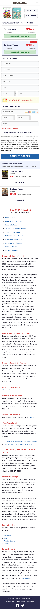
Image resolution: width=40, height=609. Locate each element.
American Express (9, 541)
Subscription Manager (13, 232)
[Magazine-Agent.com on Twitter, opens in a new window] (22, 605)
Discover (6, 543)
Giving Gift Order (11, 225)
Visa (5, 538)
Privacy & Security (11, 250)
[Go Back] (3, 3)
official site (31, 417)
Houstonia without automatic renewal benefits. (18, 444)
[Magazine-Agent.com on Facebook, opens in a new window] (17, 605)
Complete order (20, 156)
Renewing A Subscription (14, 239)
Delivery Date (9, 217)
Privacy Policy (20, 601)
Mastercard (7, 536)
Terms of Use (10, 601)
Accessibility (30, 601)
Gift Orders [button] (31, 16)
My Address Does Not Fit (14, 236)
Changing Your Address (13, 243)
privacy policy (26, 578)
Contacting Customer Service (15, 228)
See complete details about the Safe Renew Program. (20, 441)
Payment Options (11, 247)
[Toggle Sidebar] (37, 3)
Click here (5, 390)
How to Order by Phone (13, 221)
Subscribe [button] (31, 10)
